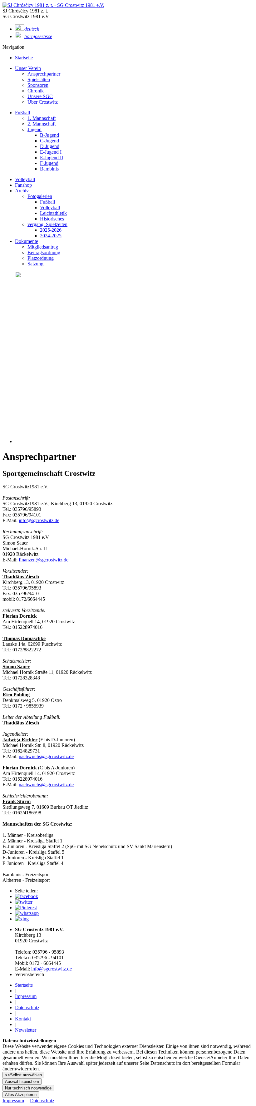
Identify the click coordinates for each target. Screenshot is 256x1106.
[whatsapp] (27, 913)
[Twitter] (23, 902)
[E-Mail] (22, 918)
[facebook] (26, 896)
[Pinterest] (26, 907)
